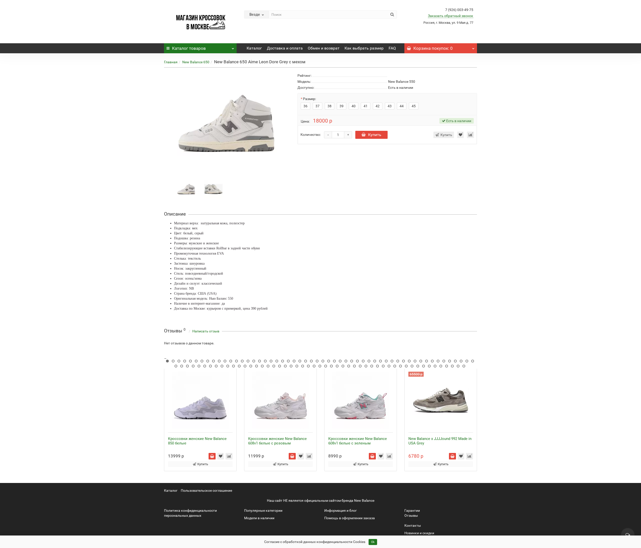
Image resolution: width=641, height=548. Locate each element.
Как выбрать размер (364, 48)
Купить (374, 134)
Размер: (309, 99)
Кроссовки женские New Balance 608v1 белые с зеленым (357, 440)
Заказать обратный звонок (450, 16)
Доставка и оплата (285, 48)
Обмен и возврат (324, 48)
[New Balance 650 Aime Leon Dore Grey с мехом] (186, 189)
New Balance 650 (195, 62)
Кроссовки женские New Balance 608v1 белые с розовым (277, 440)
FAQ (392, 48)
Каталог (189, 48)
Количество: (310, 135)
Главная (171, 62)
